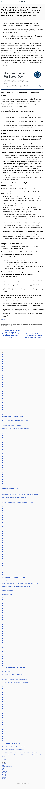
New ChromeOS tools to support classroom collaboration (14, 497)
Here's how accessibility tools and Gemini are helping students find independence (20, 494)
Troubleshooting (4, 322)
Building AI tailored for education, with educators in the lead (15, 491)
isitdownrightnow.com (7, 766)
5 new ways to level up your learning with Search (13, 677)
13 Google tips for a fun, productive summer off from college (15, 682)
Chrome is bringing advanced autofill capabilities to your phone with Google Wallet (20, 752)
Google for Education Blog (13, 668)
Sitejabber (4, 772)
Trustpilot (4, 775)
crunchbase (4, 763)
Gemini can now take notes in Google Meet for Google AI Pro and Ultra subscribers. (20, 430)
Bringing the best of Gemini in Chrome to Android (13, 759)
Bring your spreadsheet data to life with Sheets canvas (14, 422)
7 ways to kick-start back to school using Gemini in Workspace (16, 420)
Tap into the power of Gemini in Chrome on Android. (13, 746)
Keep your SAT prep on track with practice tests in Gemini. (15, 679)
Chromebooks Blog (10, 488)
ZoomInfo (4, 774)
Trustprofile (4, 771)
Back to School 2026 (6, 671)
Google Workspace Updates (13, 577)
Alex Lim (3, 319)
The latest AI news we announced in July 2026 (12, 425)
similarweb (4, 777)
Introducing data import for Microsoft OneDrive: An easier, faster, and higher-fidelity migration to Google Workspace (20, 589)
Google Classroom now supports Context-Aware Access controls (16, 580)
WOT (3, 768)
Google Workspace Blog (12, 416)
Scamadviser (5, 769)
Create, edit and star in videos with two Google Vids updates (15, 428)
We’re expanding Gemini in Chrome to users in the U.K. (14, 749)
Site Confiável (5, 778)
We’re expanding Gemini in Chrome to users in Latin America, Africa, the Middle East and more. (21, 755)
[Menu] (2, 2)
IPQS (3, 765)
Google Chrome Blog (11, 743)
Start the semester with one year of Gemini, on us (13, 674)
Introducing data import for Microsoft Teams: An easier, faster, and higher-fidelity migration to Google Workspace (22, 594)
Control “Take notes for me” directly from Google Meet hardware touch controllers (20, 583)
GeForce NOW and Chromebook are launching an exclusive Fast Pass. (17, 500)
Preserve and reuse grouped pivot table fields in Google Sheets (16, 586)
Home (2, 324)
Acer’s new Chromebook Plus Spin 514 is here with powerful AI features (17, 502)
